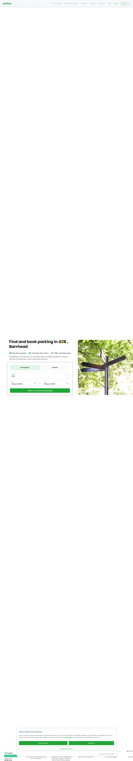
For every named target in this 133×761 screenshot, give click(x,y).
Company (102, 3)
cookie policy (68, 737)
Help (109, 3)
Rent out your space (71, 3)
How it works (57, 3)
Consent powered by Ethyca (105, 754)
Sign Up (124, 3)
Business (84, 3)
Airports (92, 3)
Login (116, 3)
